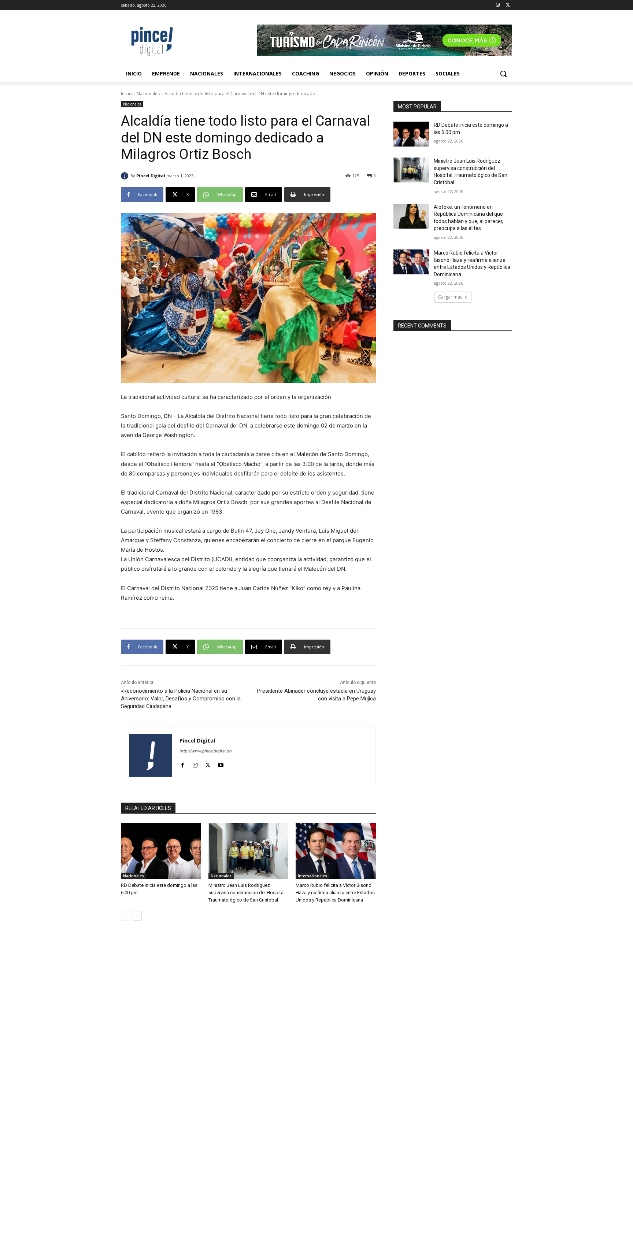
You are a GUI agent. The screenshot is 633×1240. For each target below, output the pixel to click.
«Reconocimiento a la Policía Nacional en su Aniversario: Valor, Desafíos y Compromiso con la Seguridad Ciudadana (181, 699)
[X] (508, 5)
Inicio (126, 93)
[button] (503, 73)
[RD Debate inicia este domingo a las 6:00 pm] (161, 851)
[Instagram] (497, 5)
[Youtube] (220, 763)
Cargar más (450, 297)
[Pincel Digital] (125, 175)
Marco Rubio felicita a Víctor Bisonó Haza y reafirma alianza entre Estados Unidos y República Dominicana (335, 892)
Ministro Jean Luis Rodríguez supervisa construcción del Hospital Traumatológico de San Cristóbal (246, 892)
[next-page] (137, 916)
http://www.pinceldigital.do (205, 751)
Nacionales (148, 93)
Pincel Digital (150, 175)
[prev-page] (125, 916)
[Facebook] (182, 763)
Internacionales (312, 875)
